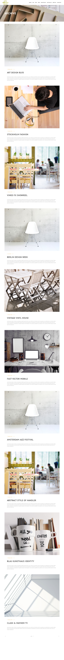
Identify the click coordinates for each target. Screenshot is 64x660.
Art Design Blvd (15, 72)
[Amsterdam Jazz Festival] (32, 412)
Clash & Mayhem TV (17, 623)
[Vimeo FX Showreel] (32, 167)
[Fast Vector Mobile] (32, 351)
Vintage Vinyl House (18, 318)
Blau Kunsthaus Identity (20, 561)
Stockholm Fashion (17, 134)
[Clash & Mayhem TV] (32, 595)
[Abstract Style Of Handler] (32, 473)
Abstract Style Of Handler (21, 500)
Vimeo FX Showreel (17, 195)
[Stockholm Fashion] (32, 107)
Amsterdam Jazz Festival (20, 439)
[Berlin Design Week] (32, 229)
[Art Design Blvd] (32, 45)
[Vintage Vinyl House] (32, 290)
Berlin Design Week (17, 257)
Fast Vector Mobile (17, 378)
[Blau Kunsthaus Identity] (32, 533)
